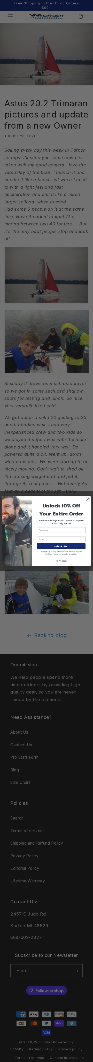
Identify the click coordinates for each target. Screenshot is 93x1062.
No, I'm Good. (61, 560)
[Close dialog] (88, 499)
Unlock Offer (61, 546)
